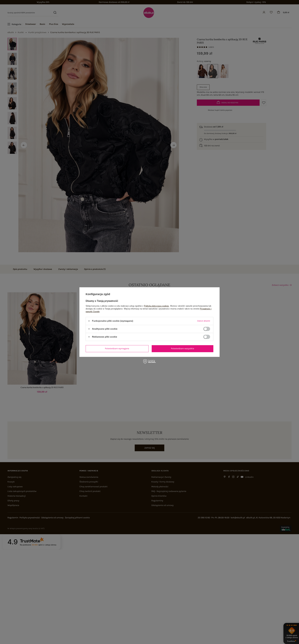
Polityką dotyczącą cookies (156, 306)
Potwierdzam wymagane (117, 348)
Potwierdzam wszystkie (182, 348)
